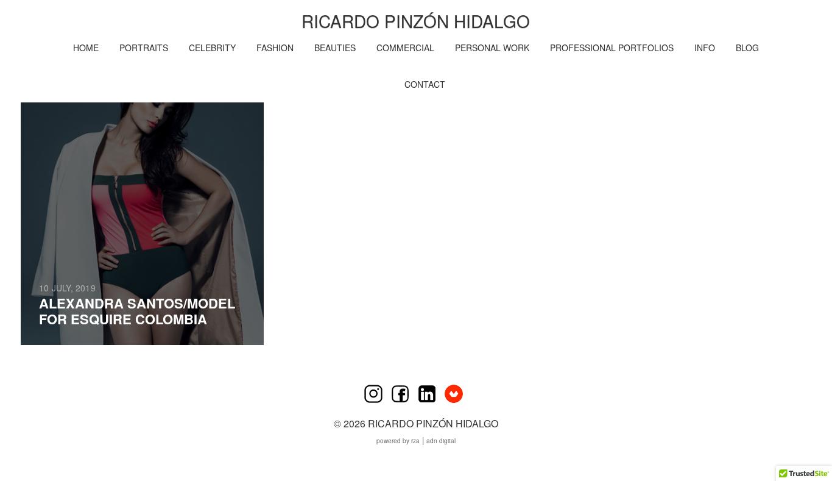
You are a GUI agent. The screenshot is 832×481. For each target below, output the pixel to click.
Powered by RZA (398, 440)
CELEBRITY (212, 47)
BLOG (747, 47)
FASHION (275, 47)
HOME (86, 47)
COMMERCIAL (405, 47)
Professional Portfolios (612, 47)
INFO (704, 47)
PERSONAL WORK (492, 47)
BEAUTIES (335, 47)
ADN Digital (441, 440)
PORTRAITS (143, 47)
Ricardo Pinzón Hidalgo (415, 21)
